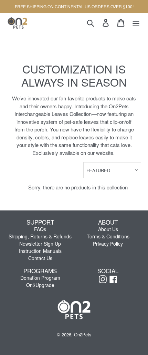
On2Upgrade (40, 285)
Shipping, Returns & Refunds (40, 236)
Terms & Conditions (108, 236)
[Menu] (136, 22)
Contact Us (40, 258)
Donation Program (40, 277)
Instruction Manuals (40, 250)
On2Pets (83, 334)
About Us (108, 229)
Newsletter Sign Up (40, 243)
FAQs (40, 229)
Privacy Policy (108, 243)
